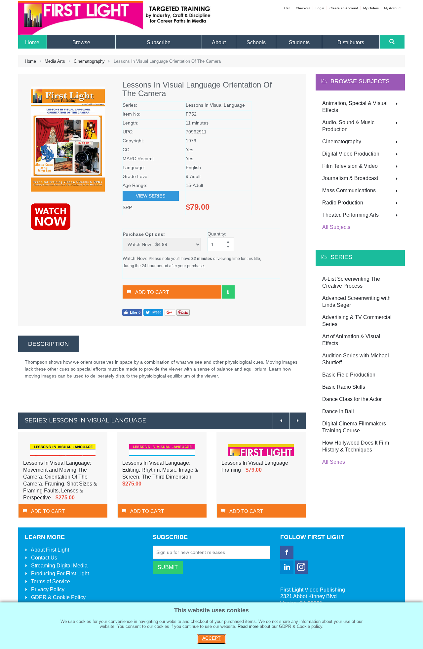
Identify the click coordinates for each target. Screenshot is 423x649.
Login (320, 8)
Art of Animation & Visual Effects (351, 340)
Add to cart (152, 292)
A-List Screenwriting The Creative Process (351, 282)
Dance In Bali (338, 411)
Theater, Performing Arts (350, 215)
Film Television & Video (350, 166)
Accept (211, 638)
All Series (333, 462)
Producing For (59, 573)
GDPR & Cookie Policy (58, 597)
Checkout (303, 8)
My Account (393, 8)
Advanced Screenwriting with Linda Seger (356, 301)
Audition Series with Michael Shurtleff (355, 359)
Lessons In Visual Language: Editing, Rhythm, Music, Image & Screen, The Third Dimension (160, 470)
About (49, 550)
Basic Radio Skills (343, 387)
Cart (287, 8)
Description (48, 344)
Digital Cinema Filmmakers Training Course (354, 427)
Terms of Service (50, 581)
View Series (150, 195)
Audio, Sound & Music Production (348, 126)
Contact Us (43, 557)
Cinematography (89, 61)
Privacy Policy (47, 589)
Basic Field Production (348, 375)
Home (30, 61)
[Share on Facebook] (132, 312)
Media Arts (55, 61)
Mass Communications (349, 190)
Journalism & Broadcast (350, 178)
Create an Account (343, 8)
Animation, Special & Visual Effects (355, 106)
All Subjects (336, 227)
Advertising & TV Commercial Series (357, 320)
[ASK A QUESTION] (228, 292)
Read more (248, 626)
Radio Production (342, 202)
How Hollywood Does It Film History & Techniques (355, 446)
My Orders (371, 8)
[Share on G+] (170, 312)
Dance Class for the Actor (352, 399)
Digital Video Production (350, 154)
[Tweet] (153, 312)
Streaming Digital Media (59, 565)
